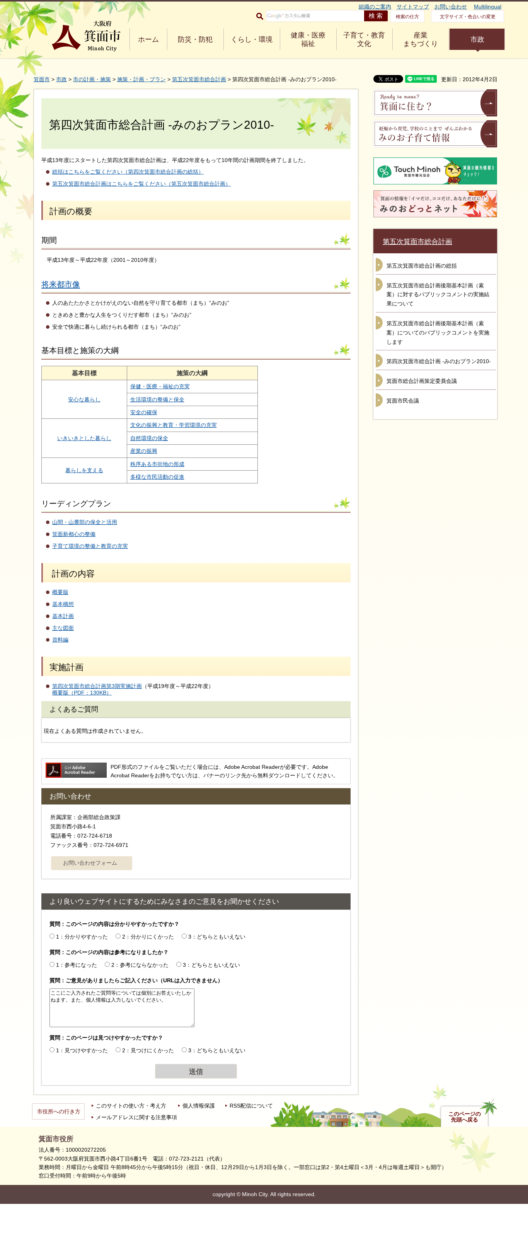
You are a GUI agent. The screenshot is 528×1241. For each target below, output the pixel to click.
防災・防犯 (195, 39)
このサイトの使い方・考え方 (131, 1106)
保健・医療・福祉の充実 (160, 386)
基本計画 (63, 616)
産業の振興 (143, 451)
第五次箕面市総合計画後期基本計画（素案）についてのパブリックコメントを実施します (438, 332)
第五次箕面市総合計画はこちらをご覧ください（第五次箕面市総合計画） (141, 184)
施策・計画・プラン (141, 79)
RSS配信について (251, 1106)
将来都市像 (60, 284)
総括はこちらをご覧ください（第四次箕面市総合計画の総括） (128, 172)
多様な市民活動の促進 (157, 477)
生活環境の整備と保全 (157, 399)
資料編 (60, 640)
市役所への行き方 (58, 1111)
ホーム (148, 39)
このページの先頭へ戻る (464, 1117)
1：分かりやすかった (82, 937)
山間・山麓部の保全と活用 (84, 522)
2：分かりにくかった (148, 937)
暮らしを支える (84, 470)
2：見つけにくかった (148, 1050)
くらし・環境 (252, 39)
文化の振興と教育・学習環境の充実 (173, 425)
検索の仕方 (407, 16)
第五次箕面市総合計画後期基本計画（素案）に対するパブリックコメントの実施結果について (438, 294)
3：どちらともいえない (216, 937)
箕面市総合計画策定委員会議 (422, 381)
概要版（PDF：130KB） (82, 693)
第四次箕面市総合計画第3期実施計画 (97, 686)
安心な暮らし (84, 399)
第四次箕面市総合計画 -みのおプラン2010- (439, 361)
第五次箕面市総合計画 (199, 79)
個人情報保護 (198, 1106)
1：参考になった (76, 965)
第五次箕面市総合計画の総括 (422, 266)
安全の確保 (143, 412)
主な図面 (63, 628)
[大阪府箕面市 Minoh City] (86, 36)
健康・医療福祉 (308, 39)
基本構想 (63, 604)
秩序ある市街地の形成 (157, 464)
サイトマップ (413, 6)
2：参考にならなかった (140, 965)
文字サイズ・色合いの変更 (468, 16)
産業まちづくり (420, 39)
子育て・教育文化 (364, 39)
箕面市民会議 (403, 401)
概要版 (60, 592)
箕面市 (42, 79)
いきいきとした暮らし (84, 438)
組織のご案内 (375, 6)
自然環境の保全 (149, 438)
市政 (477, 39)
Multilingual (487, 6)
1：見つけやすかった (82, 1050)
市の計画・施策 (92, 79)
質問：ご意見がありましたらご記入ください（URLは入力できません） (136, 980)
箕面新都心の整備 (73, 534)
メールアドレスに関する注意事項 (136, 1117)
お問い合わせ (450, 6)
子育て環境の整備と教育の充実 (90, 546)
